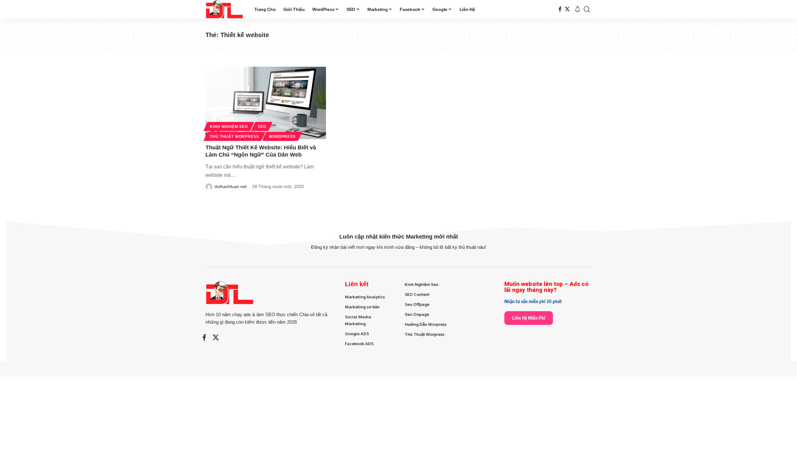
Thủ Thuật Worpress (234, 136)
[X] (567, 9)
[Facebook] (560, 9)
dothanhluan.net (231, 186)
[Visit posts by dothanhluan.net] (208, 186)
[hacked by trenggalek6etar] (224, 9)
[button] (587, 9)
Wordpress (282, 136)
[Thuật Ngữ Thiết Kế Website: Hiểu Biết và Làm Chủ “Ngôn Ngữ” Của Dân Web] (265, 103)
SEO (262, 126)
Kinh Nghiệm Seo (229, 126)
